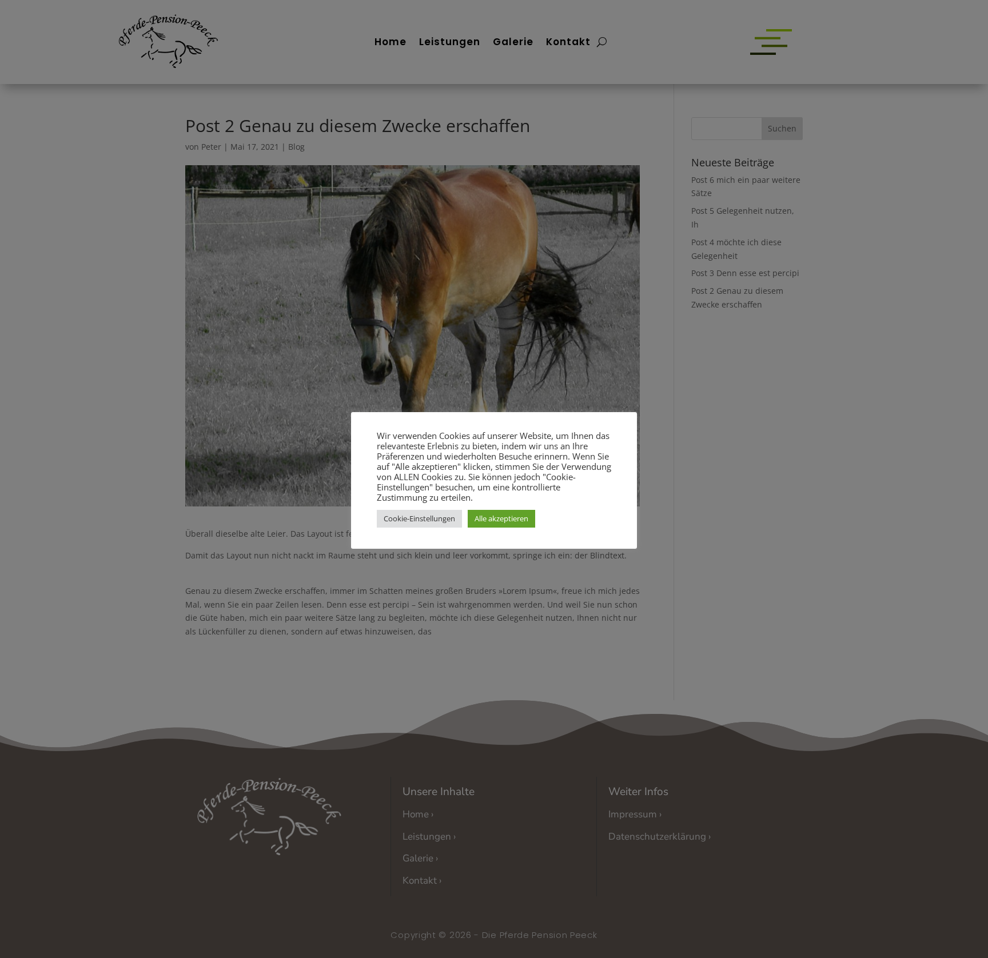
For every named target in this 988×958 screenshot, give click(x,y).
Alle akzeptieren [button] (501, 518)
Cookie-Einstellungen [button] (419, 518)
